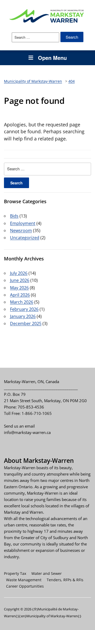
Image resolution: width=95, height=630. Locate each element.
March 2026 (21, 302)
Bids (14, 216)
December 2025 (25, 323)
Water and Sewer (46, 573)
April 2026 (20, 295)
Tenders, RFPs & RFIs (65, 579)
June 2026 (19, 280)
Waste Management (23, 579)
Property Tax (15, 573)
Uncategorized (24, 238)
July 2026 (18, 273)
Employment (22, 223)
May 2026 (19, 288)
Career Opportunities (25, 586)
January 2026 (23, 316)
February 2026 (24, 309)
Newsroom (21, 230)
